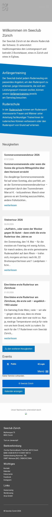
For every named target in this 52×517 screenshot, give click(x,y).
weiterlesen (10, 205)
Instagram (7, 480)
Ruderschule (15, 109)
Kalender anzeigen (13, 391)
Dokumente (8, 474)
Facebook (7, 477)
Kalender (7, 471)
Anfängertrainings (19, 93)
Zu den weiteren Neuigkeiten (18, 348)
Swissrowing (8, 490)
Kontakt (7, 468)
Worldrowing (8, 493)
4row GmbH (8, 496)
